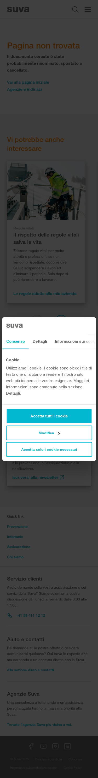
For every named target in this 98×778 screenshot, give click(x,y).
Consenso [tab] (15, 341)
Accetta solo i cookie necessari (49, 449)
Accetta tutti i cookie (49, 416)
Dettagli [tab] (40, 341)
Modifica (46, 433)
